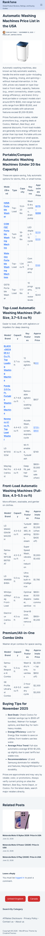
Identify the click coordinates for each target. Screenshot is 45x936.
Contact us (8, 921)
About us (19, 921)
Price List (6, 35)
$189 (37, 265)
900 (37, 363)
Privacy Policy (30, 918)
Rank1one (9, 2)
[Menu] (41, 5)
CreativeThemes (9, 933)
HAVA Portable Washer (6, 210)
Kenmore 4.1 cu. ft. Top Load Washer (7, 429)
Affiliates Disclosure (12, 918)
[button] (15, 899)
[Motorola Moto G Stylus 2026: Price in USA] (22, 820)
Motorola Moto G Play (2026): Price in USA (22, 857)
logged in (19, 877)
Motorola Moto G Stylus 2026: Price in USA (22, 835)
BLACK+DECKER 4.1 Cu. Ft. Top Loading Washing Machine (7, 363)
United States (16, 35)
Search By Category (13, 909)
